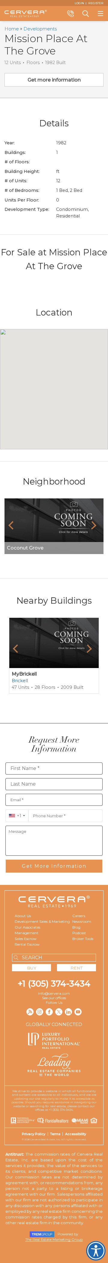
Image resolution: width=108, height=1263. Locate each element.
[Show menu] (100, 13)
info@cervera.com (54, 993)
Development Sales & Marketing (42, 921)
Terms (55, 1134)
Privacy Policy (33, 1134)
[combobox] (17, 815)
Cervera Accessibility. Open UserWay (96, 1251)
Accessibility (75, 1134)
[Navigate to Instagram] (39, 1011)
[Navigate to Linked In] (68, 1011)
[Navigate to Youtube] (78, 1011)
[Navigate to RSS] (30, 1011)
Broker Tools (82, 938)
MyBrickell (24, 674)
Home (11, 29)
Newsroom (81, 921)
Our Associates (27, 927)
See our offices (54, 998)
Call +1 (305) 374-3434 (70, 13)
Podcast (79, 933)
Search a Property (85, 13)
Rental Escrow (27, 944)
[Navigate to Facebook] (49, 1011)
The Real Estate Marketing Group (54, 1239)
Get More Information (54, 866)
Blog (76, 927)
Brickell (20, 680)
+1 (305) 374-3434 (54, 983)
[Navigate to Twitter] (58, 1011)
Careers (78, 915)
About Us (23, 915)
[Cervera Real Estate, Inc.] (25, 13)
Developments (40, 29)
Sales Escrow (26, 938)
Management (26, 933)
